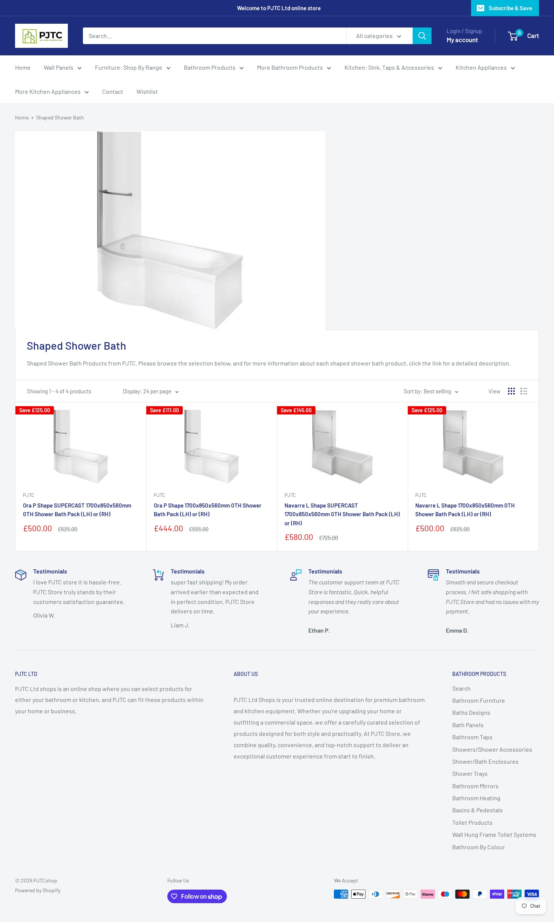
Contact (112, 91)
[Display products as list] (523, 391)
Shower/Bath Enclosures (485, 761)
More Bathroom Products (290, 67)
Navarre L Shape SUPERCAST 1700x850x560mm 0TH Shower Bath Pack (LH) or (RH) (342, 514)
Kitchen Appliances (481, 67)
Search (461, 688)
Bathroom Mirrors (475, 785)
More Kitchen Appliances (48, 91)
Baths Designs (471, 712)
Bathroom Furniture (478, 700)
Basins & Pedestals (477, 809)
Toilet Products (472, 822)
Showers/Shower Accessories (492, 749)
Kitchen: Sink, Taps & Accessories (389, 67)
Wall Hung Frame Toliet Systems (494, 834)
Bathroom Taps (472, 736)
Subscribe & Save (510, 8)
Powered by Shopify (37, 890)
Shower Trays (470, 773)
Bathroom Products (210, 67)
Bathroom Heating (476, 797)
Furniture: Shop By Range (128, 67)
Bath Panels (468, 724)
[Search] (422, 36)
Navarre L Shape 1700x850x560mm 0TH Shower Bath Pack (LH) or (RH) (465, 509)
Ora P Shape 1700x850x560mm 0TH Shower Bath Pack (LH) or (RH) (208, 509)
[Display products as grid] (511, 391)
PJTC (28, 495)
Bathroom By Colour (478, 846)
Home (23, 67)
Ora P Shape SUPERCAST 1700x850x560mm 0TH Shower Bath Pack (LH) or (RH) (77, 509)
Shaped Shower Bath (60, 117)
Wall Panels (58, 67)
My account (462, 39)
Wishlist (147, 91)
